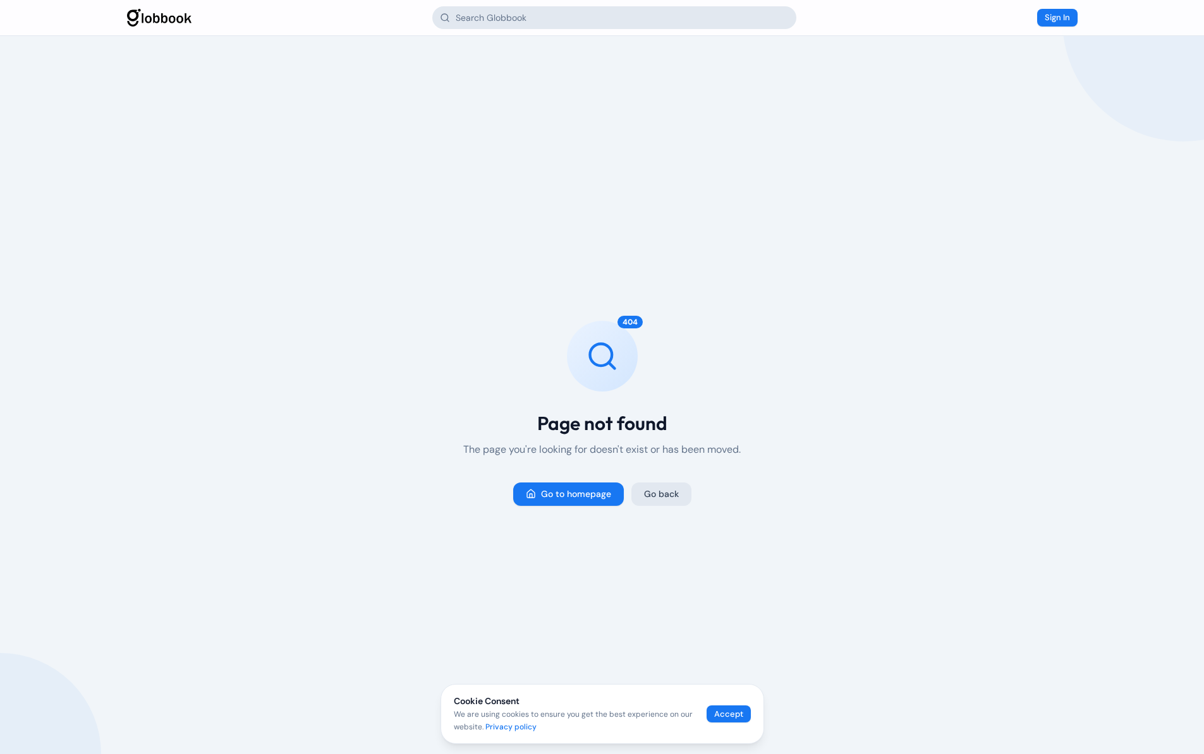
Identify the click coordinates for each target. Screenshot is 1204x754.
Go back (661, 494)
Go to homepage (576, 494)
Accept (728, 714)
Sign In (1057, 17)
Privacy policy (511, 727)
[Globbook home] (159, 18)
